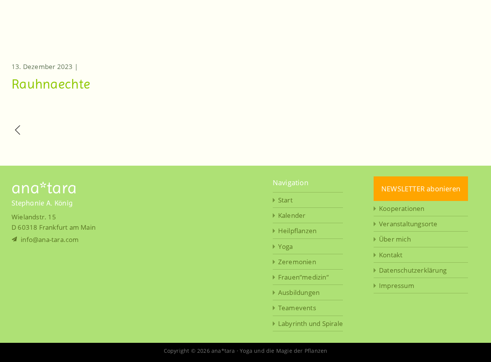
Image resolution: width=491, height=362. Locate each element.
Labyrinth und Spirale (310, 323)
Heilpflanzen (297, 230)
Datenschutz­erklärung (413, 270)
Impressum (396, 285)
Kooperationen (402, 208)
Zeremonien (297, 261)
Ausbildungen (299, 292)
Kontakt (390, 254)
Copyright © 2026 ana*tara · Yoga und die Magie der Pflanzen (246, 350)
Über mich (395, 239)
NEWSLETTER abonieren (420, 188)
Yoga (285, 246)
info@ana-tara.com (49, 239)
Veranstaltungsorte (408, 223)
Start (285, 200)
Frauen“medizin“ (303, 277)
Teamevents (297, 307)
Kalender (292, 215)
